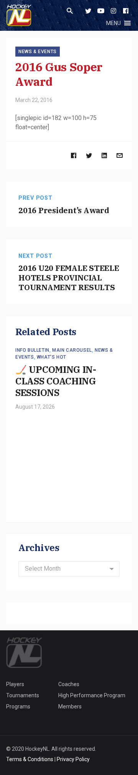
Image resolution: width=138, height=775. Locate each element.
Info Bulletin (32, 350)
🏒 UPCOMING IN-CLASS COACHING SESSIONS (55, 381)
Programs (18, 706)
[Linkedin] (104, 155)
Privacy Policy (73, 759)
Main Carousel (72, 350)
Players (15, 684)
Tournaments (22, 695)
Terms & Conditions (29, 759)
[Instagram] (113, 10)
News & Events (37, 51)
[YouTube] (100, 10)
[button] (113, 23)
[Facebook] (126, 10)
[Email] (120, 155)
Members (70, 706)
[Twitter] (88, 10)
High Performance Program (91, 695)
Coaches (68, 684)
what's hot (51, 357)
